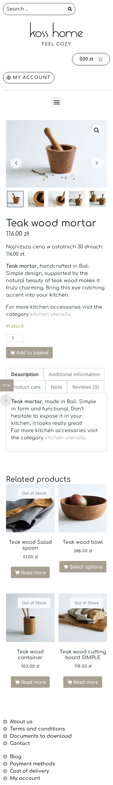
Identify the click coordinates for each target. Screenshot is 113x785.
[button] (56, 102)
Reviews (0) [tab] (85, 387)
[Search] (70, 9)
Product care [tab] (26, 387)
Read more (33, 572)
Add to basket (32, 353)
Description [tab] (25, 374)
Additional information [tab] (74, 374)
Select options (86, 567)
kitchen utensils (50, 314)
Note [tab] (56, 387)
